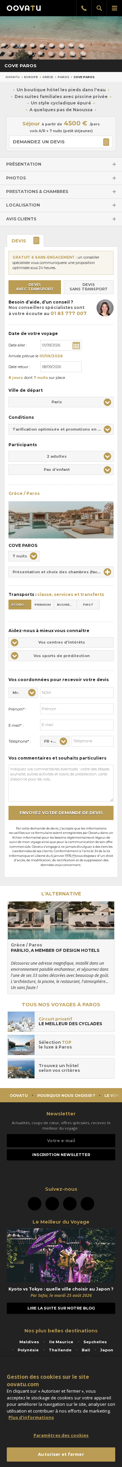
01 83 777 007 (68, 313)
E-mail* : (15, 725)
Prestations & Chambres (37, 191)
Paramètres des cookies (61, 1435)
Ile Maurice (61, 1342)
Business (65, 604)
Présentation (23, 164)
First (88, 604)
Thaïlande (60, 1350)
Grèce (47, 77)
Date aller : (17, 345)
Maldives (29, 1342)
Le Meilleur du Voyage (61, 1222)
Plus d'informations (31, 1417)
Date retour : (19, 366)
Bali (86, 1350)
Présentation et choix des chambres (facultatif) (62, 572)
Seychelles (95, 1342)
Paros (63, 77)
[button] (61, 402)
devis (19, 240)
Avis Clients (21, 218)
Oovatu (12, 77)
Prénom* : (17, 709)
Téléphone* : (19, 741)
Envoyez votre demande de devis (61, 812)
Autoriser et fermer (61, 1454)
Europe (31, 77)
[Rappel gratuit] (84, 8)
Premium (43, 604)
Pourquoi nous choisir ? (66, 1095)
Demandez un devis (39, 141)
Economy (20, 604)
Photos (16, 178)
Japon (106, 1350)
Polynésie (28, 1350)
